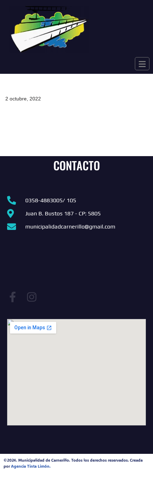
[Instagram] (31, 297)
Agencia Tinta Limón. (31, 466)
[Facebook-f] (12, 297)
